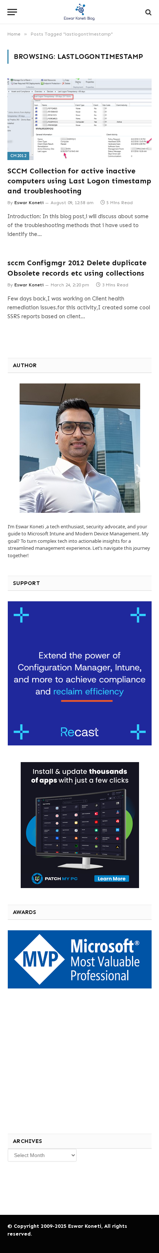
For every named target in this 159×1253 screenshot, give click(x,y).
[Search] (148, 12)
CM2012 (18, 155)
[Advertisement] (63, 1059)
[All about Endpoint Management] (79, 12)
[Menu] (12, 12)
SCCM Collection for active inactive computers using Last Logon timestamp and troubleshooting (79, 180)
